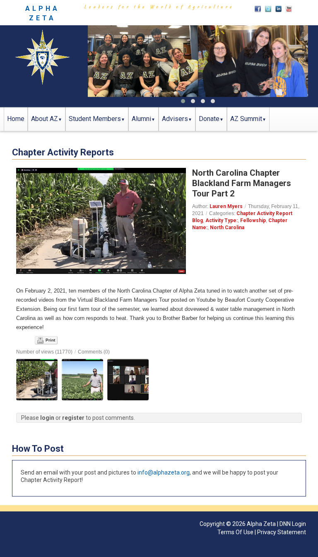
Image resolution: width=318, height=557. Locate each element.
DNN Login (292, 524)
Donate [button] (209, 119)
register (73, 417)
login (47, 417)
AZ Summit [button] (246, 119)
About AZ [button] (44, 119)
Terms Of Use (235, 532)
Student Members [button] (95, 119)
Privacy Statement (281, 532)
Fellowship (253, 220)
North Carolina (227, 227)
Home (15, 119)
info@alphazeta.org (163, 472)
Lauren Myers (226, 206)
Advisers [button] (175, 119)
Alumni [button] (141, 119)
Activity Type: (221, 220)
